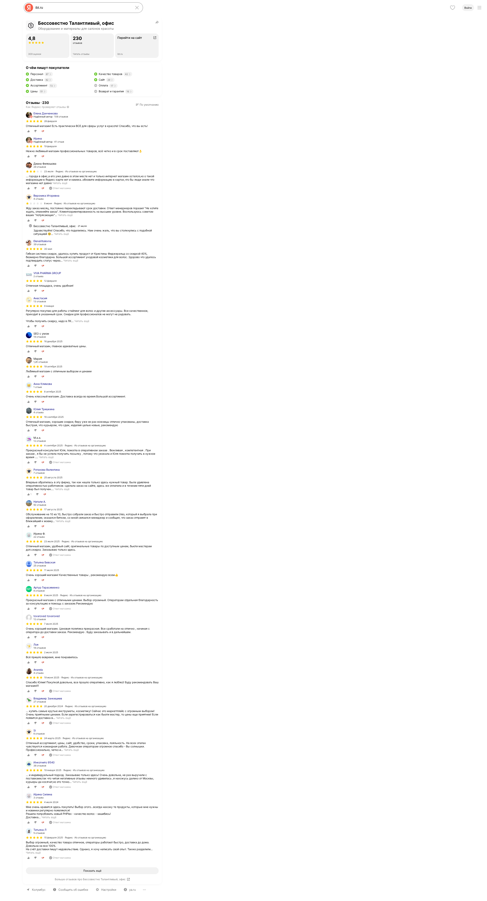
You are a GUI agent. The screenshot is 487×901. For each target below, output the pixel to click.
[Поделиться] (157, 22)
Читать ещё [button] (65, 215)
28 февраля (50, 121)
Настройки (108, 889)
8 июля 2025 (51, 595)
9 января (49, 306)
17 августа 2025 (53, 509)
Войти (468, 7)
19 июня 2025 (51, 677)
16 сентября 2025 (54, 416)
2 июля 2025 (51, 652)
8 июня (48, 203)
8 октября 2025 (52, 391)
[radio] (28, 131)
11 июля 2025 (51, 570)
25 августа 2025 (53, 477)
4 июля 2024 (51, 802)
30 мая (48, 248)
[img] (34, 121)
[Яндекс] (29, 7)
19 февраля (50, 146)
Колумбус (38, 889)
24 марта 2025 (52, 738)
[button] (147, 104)
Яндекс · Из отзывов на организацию (76, 171)
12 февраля (50, 280)
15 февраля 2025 (53, 837)
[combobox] (82, 8)
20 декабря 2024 (53, 706)
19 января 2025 (52, 770)
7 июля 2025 (51, 623)
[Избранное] (452, 7)
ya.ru (132, 889)
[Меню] (479, 7)
